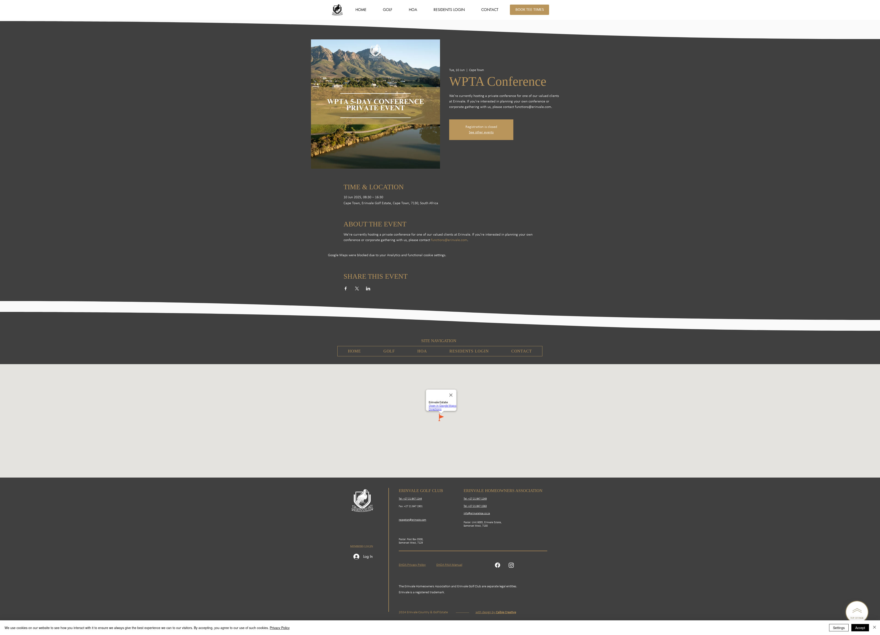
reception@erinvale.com (412, 520)
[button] (388, 10)
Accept (860, 627)
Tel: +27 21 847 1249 (475, 499)
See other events (481, 132)
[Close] (874, 627)
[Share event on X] (357, 288)
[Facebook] (497, 565)
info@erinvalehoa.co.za (477, 513)
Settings (839, 627)
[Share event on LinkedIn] (368, 288)
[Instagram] (511, 565)
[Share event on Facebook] (346, 288)
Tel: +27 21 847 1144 (410, 499)
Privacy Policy (280, 627)
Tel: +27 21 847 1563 (475, 506)
